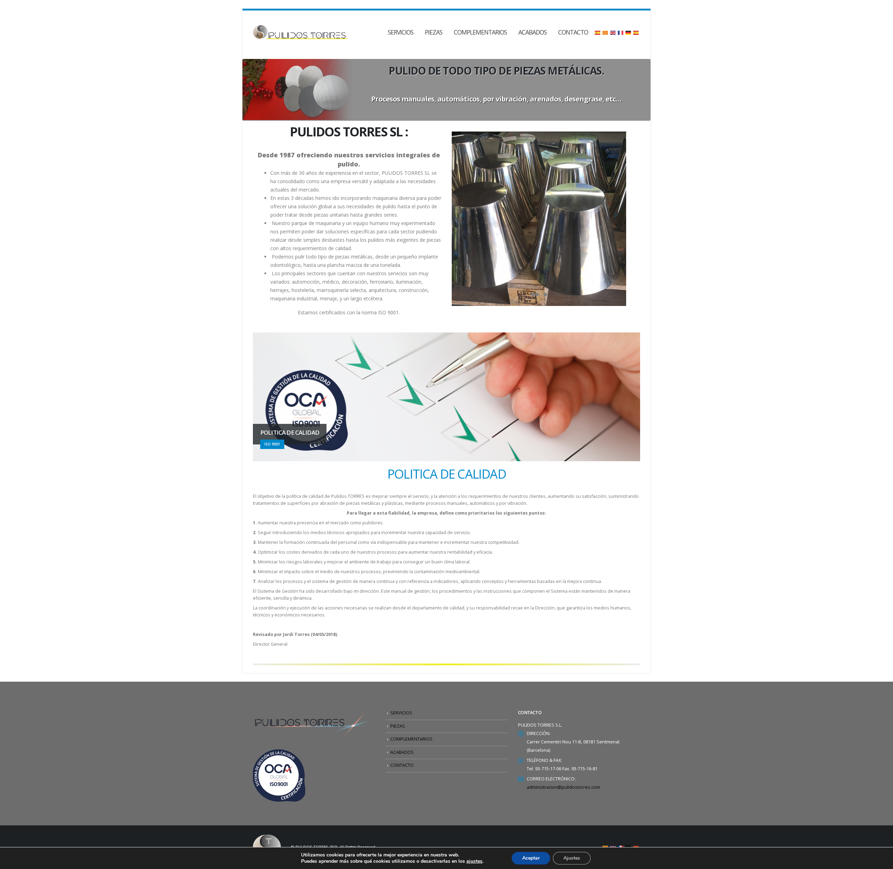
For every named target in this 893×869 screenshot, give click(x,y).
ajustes (474, 861)
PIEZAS (433, 32)
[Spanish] (598, 32)
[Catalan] (605, 32)
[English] (613, 32)
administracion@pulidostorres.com (563, 787)
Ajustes (571, 858)
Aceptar (531, 858)
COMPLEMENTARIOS (480, 32)
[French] (621, 32)
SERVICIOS (400, 32)
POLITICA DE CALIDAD (446, 473)
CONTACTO (573, 32)
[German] (628, 32)
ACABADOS (532, 32)
